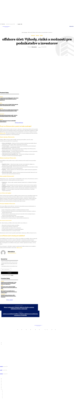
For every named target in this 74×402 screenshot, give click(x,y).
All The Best (2, 355)
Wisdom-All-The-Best (4, 359)
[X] (26, 24)
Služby (41, 35)
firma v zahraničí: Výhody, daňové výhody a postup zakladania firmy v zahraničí (19, 308)
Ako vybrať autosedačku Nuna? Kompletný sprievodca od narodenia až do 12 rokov (9, 110)
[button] (56, 26)
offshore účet (19, 247)
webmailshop (11, 251)
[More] (48, 51)
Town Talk (2, 352)
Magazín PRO (2, 356)
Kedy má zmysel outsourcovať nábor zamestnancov (8, 121)
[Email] (44, 51)
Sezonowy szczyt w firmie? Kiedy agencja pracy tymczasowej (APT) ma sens (9, 105)
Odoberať (9, 272)
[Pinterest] (33, 51)
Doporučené (2, 113)
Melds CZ (1, 350)
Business (33, 35)
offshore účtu (2, 133)
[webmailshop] (4, 252)
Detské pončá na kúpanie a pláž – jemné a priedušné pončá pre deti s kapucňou (8, 116)
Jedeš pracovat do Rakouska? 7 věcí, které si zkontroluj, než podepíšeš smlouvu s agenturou (9, 99)
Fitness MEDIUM (3, 357)
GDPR (12, 275)
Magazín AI (2, 353)
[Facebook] (23, 24)
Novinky (37, 35)
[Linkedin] (25, 24)
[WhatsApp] (37, 51)
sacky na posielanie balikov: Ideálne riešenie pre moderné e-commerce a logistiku (20, 314)
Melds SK (1, 349)
